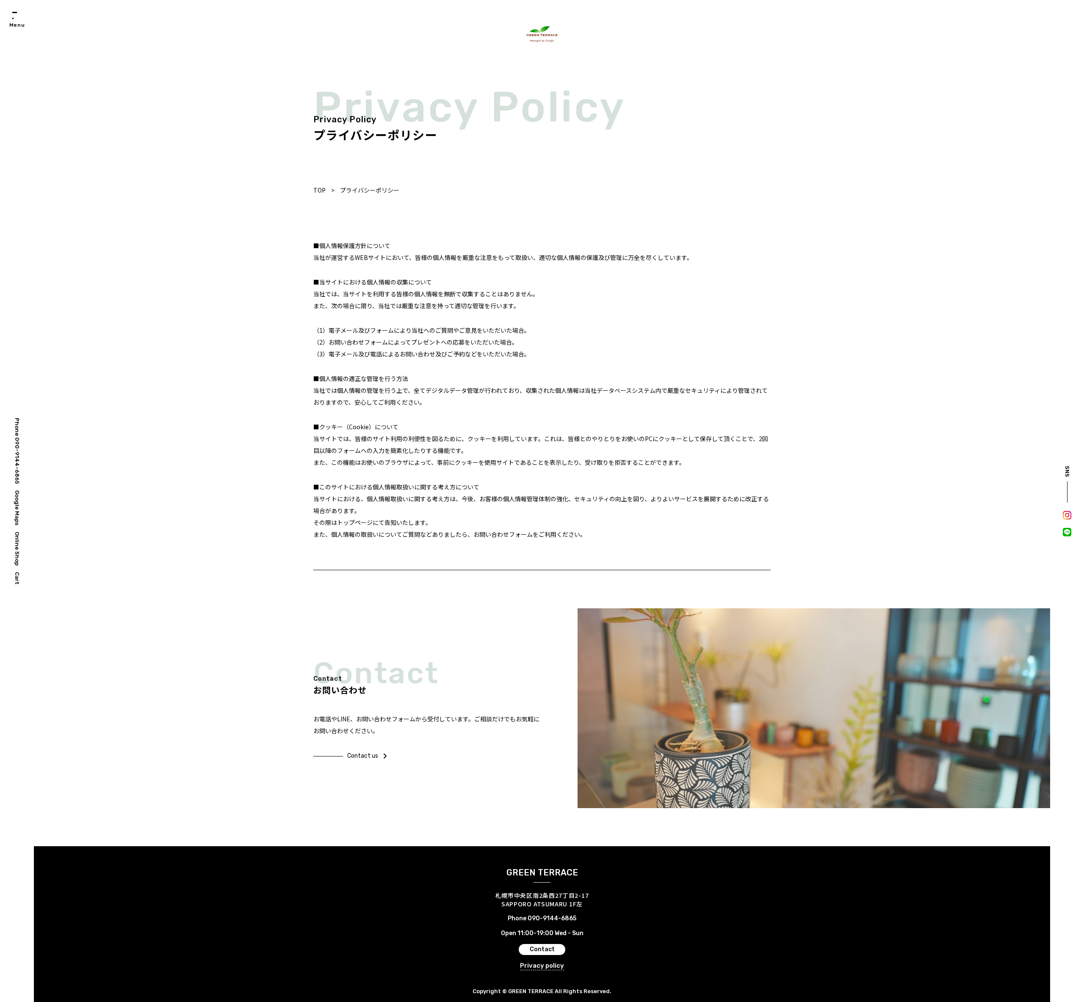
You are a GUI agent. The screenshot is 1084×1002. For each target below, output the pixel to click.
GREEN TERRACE (542, 872)
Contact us (362, 755)
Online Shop (17, 549)
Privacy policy (542, 965)
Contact (542, 949)
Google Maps (17, 507)
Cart (17, 578)
